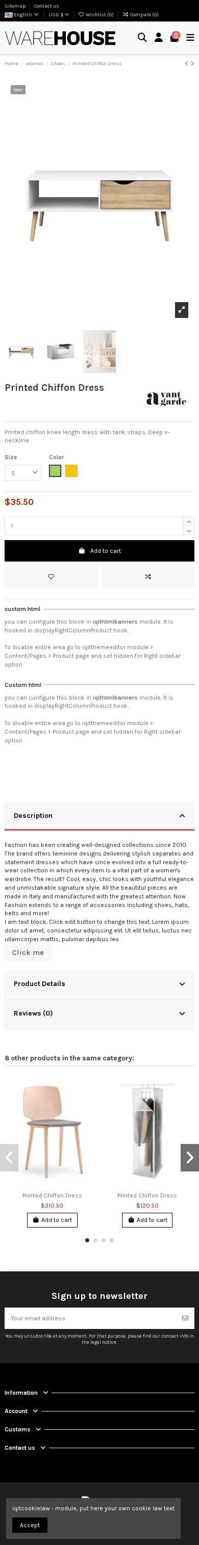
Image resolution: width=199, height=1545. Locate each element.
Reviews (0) (33, 1013)
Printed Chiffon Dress (52, 1195)
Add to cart (105, 550)
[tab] (99, 817)
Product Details (39, 983)
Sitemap (16, 6)
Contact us (46, 6)
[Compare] (87, 1107)
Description (33, 815)
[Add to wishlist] (51, 577)
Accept (30, 1525)
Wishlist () (100, 15)
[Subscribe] (185, 1318)
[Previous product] (187, 63)
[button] (87, 1240)
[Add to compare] (148, 577)
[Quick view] (87, 1123)
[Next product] (192, 63)
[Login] (159, 38)
